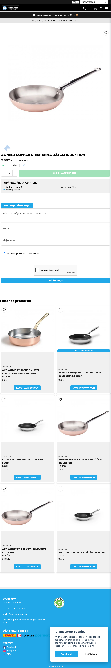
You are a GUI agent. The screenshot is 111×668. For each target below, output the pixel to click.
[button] (105, 32)
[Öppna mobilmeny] (106, 8)
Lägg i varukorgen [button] (84, 387)
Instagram (11, 650)
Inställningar (91, 654)
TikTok (10, 654)
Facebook (11, 647)
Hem (32, 21)
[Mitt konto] (95, 8)
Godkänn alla (67, 654)
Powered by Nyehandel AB (55, 666)
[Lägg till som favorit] (90, 8)
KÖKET (39, 21)
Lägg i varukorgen (27, 387)
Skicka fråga (56, 280)
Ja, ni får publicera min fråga (22, 253)
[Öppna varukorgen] (101, 8)
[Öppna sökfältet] (84, 8)
